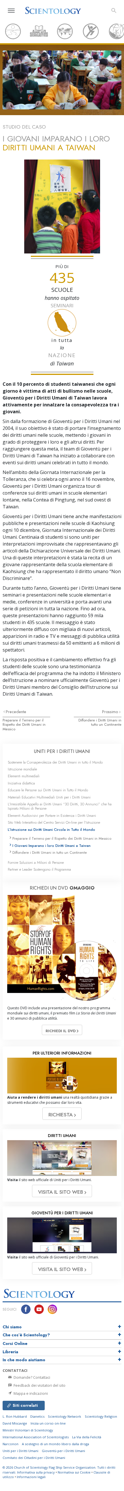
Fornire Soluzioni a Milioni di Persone (36, 862)
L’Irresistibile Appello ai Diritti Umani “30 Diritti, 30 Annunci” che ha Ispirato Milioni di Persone (60, 806)
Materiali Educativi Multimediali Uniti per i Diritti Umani (49, 797)
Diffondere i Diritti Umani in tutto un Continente (99, 722)
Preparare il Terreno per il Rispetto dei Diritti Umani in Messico (24, 724)
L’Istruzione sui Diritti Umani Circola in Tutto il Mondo (51, 829)
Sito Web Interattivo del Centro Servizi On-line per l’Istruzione (54, 822)
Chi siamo (12, 1327)
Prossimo (110, 712)
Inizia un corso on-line (48, 1423)
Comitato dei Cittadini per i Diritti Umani (34, 1457)
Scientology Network (64, 1416)
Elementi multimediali (24, 776)
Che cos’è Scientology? (26, 1335)
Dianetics (37, 1416)
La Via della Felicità (86, 1437)
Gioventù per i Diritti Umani (63, 1451)
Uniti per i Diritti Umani (20, 1451)
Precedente (16, 712)
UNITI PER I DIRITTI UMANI (62, 751)
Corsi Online (15, 1343)
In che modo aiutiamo (24, 1360)
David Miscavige (15, 1423)
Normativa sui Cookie (74, 1472)
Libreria (10, 1352)
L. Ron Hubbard (15, 1416)
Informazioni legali (31, 1477)
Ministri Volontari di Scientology (28, 1430)
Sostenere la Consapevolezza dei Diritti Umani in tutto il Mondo (55, 762)
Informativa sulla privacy (36, 1472)
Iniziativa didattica (21, 783)
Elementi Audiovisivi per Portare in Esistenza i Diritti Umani (52, 815)
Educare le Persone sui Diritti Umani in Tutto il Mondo (48, 790)
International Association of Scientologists (36, 1437)
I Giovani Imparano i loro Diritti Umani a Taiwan (51, 845)
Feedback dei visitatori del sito (39, 1385)
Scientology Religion (101, 1416)
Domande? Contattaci (31, 1377)
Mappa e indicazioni (30, 1393)
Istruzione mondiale (22, 769)
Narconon (10, 1444)
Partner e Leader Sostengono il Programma (39, 869)
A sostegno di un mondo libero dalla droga (55, 1444)
